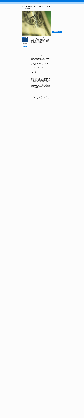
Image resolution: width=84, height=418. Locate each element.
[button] (23, 1)
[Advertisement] (41, 49)
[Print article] (27, 37)
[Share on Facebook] (22, 37)
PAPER (23, 4)
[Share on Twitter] (24, 37)
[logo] (42, 1)
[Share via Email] (26, 37)
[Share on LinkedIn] (25, 37)
